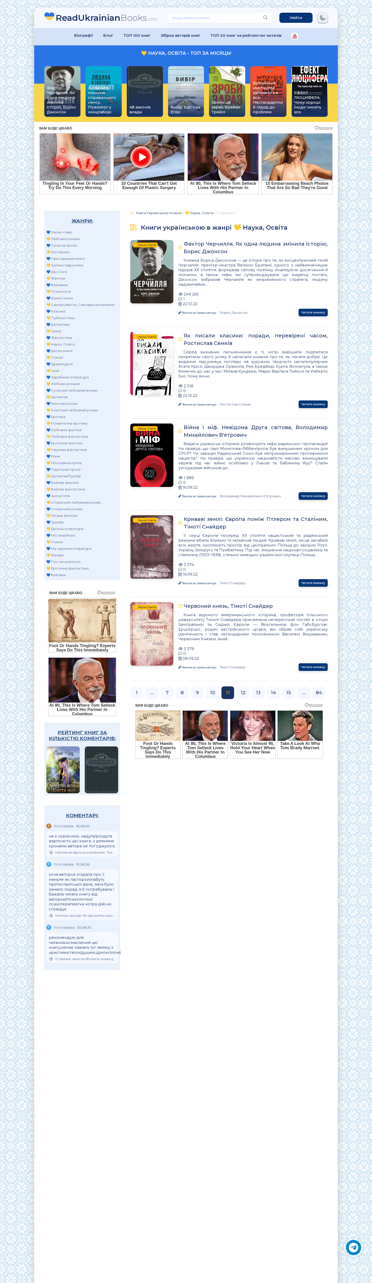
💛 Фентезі (55, 278)
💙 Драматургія (59, 364)
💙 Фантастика (59, 338)
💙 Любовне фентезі (64, 430)
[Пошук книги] (265, 18)
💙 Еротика (55, 417)
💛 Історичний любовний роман (73, 502)
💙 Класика (55, 311)
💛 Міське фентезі (61, 516)
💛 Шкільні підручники (64, 265)
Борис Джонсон (233, 312)
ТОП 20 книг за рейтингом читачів (246, 35)
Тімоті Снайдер (232, 583)
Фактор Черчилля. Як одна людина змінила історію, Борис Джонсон (256, 247)
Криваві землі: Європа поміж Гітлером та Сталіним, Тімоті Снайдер (256, 523)
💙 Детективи (58, 324)
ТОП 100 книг (137, 35)
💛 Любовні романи (63, 239)
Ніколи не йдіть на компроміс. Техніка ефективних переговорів (85, 852)
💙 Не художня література (68, 548)
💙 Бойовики (57, 285)
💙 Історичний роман (64, 509)
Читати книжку (313, 312)
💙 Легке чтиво (59, 232)
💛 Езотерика (57, 252)
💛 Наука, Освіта (60, 344)
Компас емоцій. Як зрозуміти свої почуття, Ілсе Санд (85, 915)
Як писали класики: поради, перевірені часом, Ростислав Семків (256, 339)
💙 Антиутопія (58, 496)
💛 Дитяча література (64, 529)
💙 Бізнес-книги (59, 298)
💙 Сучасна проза (61, 245)
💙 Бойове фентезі (62, 483)
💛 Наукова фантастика (66, 450)
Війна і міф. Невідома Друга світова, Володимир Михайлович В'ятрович (256, 431)
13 (258, 692)
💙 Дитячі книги (59, 351)
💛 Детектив (57, 397)
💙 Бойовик (56, 575)
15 (288, 692)
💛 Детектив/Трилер (63, 476)
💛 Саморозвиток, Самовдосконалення (80, 305)
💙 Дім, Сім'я (56, 272)
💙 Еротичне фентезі (64, 443)
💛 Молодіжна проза (64, 463)
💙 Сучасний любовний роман (72, 390)
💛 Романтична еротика (66, 423)
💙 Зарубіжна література (67, 377)
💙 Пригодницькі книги (65, 258)
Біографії (83, 35)
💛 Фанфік (55, 555)
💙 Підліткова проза (63, 469)
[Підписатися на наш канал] (294, 36)
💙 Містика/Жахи (60, 535)
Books (107, 17)
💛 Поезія (54, 357)
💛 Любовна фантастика (67, 436)
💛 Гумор (53, 331)
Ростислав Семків (235, 404)
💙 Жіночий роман (61, 403)
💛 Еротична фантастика (67, 568)
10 (212, 692)
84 (319, 692)
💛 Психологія (58, 291)
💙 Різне (53, 456)
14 (273, 692)
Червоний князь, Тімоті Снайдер (228, 606)
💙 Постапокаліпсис (63, 562)
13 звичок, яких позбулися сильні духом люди (85, 959)
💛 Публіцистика (60, 318)
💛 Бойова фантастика (65, 489)
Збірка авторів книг (180, 35)
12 (243, 692)
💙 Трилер (55, 522)
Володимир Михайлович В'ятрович (250, 496)
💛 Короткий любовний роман (72, 410)
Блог (108, 35)
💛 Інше (52, 371)
